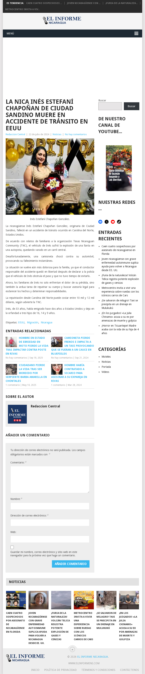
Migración (32, 322)
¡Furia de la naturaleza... (122, 3)
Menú (10, 33)
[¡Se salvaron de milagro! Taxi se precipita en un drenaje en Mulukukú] (106, 600)
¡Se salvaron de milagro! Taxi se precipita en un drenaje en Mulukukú (120, 304)
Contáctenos (129, 669)
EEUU (21, 322)
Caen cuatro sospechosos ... (44, 3)
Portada (106, 366)
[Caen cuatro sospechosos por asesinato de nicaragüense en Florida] (16, 600)
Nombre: (16, 499)
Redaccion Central (15, 134)
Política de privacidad (60, 669)
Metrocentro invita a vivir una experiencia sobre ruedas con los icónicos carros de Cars (120, 291)
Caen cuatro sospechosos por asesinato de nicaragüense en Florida (119, 250)
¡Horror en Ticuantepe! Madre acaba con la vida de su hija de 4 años (120, 329)
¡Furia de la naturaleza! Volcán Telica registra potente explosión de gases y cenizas (120, 279)
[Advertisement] (72, 65)
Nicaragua (46, 322)
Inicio (35, 669)
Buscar (102, 100)
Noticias (57, 134)
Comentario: (18, 462)
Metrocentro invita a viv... (22, 9)
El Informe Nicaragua (92, 656)
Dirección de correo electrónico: (29, 515)
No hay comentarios (76, 134)
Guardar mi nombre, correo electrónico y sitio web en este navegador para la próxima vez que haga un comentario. (43, 553)
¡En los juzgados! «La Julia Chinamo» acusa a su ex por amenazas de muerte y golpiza (119, 317)
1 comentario (13, 385)
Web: (13, 532)
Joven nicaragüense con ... (83, 3)
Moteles (106, 356)
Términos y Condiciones (98, 669)
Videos (105, 371)
